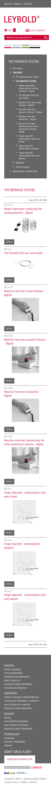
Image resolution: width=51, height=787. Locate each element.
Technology (11, 734)
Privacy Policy (11, 782)
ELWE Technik (22, 773)
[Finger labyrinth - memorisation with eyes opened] (25, 614)
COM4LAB (8, 745)
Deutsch (8, 4)
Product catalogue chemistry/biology (21, 697)
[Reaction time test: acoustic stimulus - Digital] (25, 359)
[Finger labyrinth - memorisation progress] (25, 563)
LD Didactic (17, 767)
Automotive (9, 738)
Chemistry (10, 693)
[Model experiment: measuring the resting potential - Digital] (25, 225)
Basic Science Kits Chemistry (17, 705)
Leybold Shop (36, 767)
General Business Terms (34, 779)
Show (31, 200)
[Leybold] (22, 9)
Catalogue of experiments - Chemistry (21, 701)
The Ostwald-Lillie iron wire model (23, 253)
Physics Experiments (13, 673)
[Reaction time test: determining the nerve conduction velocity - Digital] (25, 460)
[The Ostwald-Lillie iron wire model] (25, 264)
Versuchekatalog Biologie (16, 721)
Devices (7, 718)
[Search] (46, 37)
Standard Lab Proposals (15, 688)
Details (9, 242)
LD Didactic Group (13, 779)
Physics (9, 665)
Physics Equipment (12, 669)
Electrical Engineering (14, 742)
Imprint (33, 782)
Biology (9, 713)
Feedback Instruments (9, 773)
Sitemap (23, 782)
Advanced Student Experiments (18, 684)
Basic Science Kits (12, 680)
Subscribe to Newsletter (19, 759)
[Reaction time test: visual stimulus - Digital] (25, 309)
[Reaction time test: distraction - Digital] (25, 410)
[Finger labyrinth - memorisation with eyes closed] (25, 512)
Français (28, 4)
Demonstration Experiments (17, 677)
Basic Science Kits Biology (16, 725)
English (17, 4)
